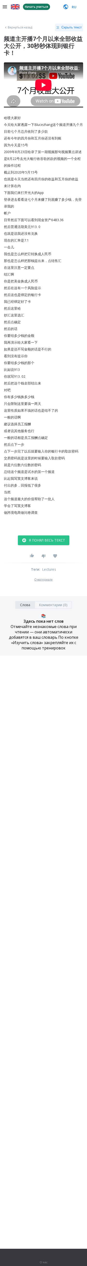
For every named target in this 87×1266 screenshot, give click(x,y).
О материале (43, 579)
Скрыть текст (71, 27)
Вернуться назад (20, 27)
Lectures (49, 569)
